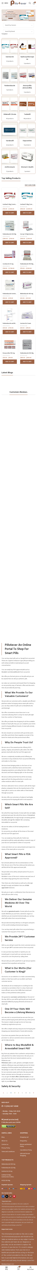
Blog (3, 1137)
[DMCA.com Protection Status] (8, 1126)
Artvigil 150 (11, 820)
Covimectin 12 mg (8, 264)
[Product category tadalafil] (27, 108)
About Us (4, 1141)
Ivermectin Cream (25, 323)
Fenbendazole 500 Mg (27, 353)
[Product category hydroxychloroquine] (27, 52)
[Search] (30, 3)
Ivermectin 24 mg (7, 1171)
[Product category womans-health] (27, 161)
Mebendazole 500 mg (8, 1164)
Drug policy (23, 1141)
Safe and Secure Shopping (25, 1154)
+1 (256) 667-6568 (10, 1106)
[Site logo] (18, 3)
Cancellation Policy (26, 1150)
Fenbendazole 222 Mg (8, 1168)
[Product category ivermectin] (10, 50)
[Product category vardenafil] (10, 134)
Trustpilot (5, 34)
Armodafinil (13, 672)
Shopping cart (24, 1137)
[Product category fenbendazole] (10, 79)
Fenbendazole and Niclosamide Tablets (14, 323)
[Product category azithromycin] (10, 161)
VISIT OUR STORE (30, 185)
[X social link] (6, 1196)
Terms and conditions (8, 1151)
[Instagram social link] (10, 1196)
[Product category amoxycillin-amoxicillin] (27, 81)
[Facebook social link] (3, 1196)
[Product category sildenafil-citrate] (10, 108)
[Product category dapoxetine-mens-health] (27, 134)
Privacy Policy (6, 1148)
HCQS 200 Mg (6, 1180)
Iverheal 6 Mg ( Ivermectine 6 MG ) (13, 204)
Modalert (4, 672)
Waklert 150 (19, 820)
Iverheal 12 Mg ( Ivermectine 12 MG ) (8, 1176)
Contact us (5, 1144)
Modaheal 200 (9, 818)
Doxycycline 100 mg (9, 353)
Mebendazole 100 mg (26, 294)
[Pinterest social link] (14, 1196)
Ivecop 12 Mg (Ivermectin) (28, 234)
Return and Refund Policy (25, 1145)
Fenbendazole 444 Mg (9, 234)
